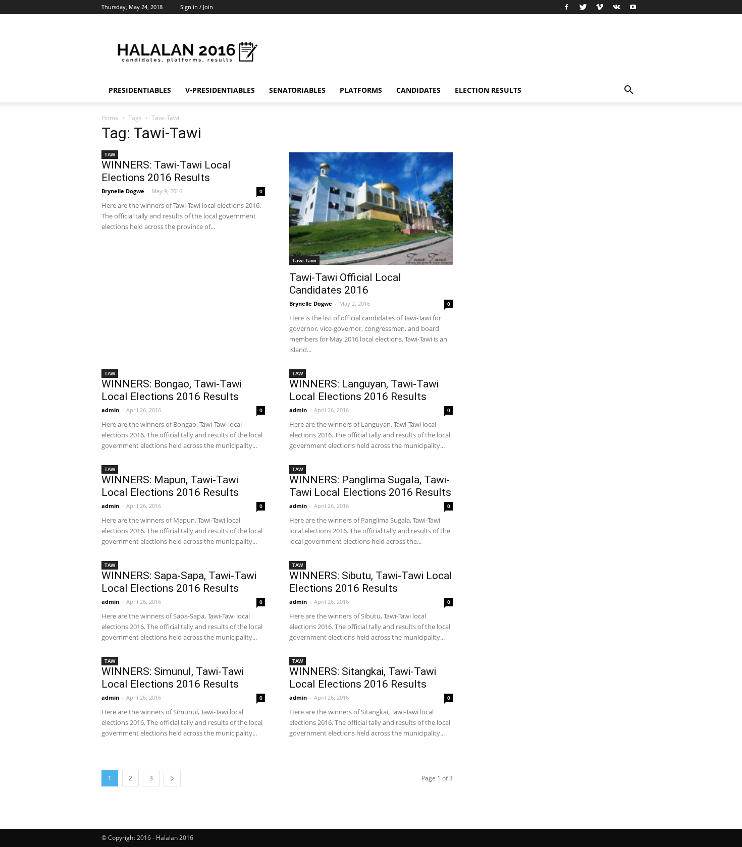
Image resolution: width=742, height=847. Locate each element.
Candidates (418, 90)
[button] (628, 91)
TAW (109, 154)
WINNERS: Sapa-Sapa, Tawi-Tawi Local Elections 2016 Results (178, 582)
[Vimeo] (599, 7)
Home (110, 118)
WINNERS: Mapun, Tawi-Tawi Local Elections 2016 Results (170, 486)
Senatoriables (297, 90)
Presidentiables (140, 90)
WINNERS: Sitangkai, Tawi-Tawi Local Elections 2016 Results (362, 677)
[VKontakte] (616, 7)
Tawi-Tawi (304, 260)
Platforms (361, 90)
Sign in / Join (196, 7)
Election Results (488, 90)
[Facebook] (566, 7)
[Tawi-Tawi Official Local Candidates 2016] (371, 208)
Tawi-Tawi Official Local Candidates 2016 (345, 283)
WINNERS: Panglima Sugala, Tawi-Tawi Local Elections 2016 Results (370, 486)
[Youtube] (633, 7)
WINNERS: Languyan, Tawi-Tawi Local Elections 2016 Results (364, 390)
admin (110, 410)
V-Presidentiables (220, 90)
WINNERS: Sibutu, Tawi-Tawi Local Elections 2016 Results (370, 582)
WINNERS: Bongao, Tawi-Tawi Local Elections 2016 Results (171, 390)
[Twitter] (583, 7)
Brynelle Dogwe (122, 191)
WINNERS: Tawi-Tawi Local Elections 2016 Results (166, 171)
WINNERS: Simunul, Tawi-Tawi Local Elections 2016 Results (172, 677)
